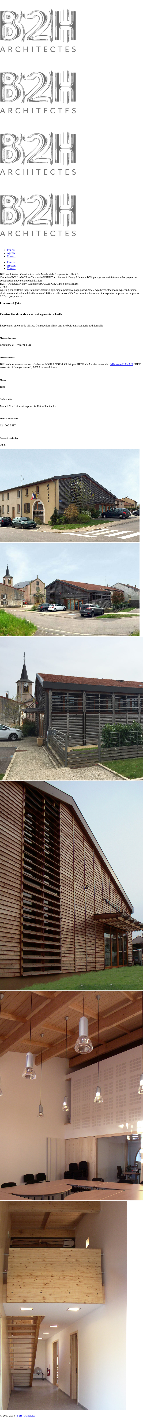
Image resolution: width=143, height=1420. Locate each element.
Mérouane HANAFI (121, 364)
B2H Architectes (26, 1415)
